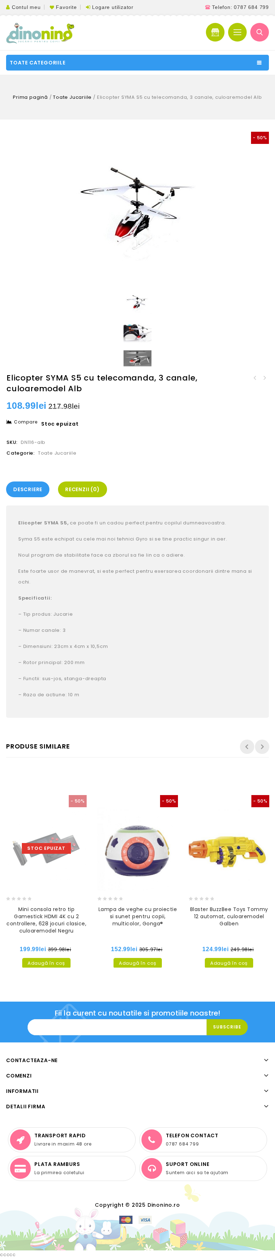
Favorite (66, 7)
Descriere (27, 489)
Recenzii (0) (82, 489)
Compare (26, 422)
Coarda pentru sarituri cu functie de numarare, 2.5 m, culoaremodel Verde (255, 378)
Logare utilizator (113, 7)
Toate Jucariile (72, 97)
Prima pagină (30, 97)
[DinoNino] (40, 33)
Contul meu (26, 7)
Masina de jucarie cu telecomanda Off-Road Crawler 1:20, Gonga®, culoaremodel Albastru (264, 378)
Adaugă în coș (46, 963)
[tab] (29, 489)
